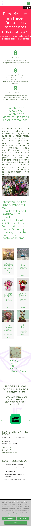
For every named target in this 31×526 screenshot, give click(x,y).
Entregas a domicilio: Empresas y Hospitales (14, 475)
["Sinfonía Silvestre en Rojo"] (21, 284)
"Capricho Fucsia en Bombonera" (9, 295)
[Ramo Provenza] (7, 316)
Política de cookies (13, 514)
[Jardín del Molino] (21, 316)
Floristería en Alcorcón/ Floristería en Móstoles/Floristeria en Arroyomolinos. (15, 114)
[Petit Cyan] (21, 254)
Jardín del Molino (23, 327)
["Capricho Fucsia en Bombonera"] (7, 284)
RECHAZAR (23, 518)
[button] (27, 8)
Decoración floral (21, 468)
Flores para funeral (10, 471)
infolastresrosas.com (10, 452)
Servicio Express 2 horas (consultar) (15, 479)
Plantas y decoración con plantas (14, 464)
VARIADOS (8, 271)
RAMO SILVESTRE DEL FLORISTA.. (8, 266)
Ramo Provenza (8, 326)
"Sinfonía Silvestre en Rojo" (22, 295)
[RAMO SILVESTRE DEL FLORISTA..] (7, 254)
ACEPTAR (15, 523)
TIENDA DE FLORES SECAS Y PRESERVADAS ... (23, 270)
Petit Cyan (23, 264)
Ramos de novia (9, 468)
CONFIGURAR (8, 518)
